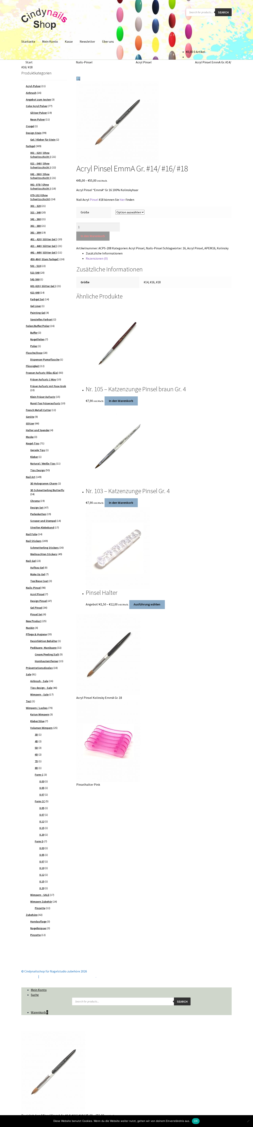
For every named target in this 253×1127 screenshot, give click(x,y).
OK (196, 1120)
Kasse (69, 41)
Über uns (108, 41)
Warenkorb (39, 1012)
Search (223, 12)
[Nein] (248, 1121)
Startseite (28, 41)
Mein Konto (50, 41)
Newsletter (87, 41)
